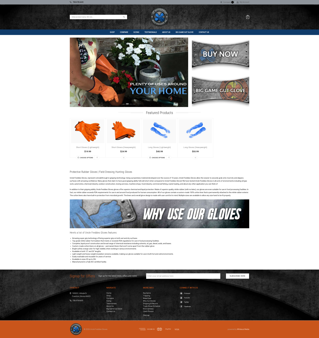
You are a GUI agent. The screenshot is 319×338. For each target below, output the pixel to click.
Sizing (136, 32)
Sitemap (146, 315)
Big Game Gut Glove (184, 32)
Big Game (147, 293)
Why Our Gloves (149, 301)
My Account (244, 2)
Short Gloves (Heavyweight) (124, 147)
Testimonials (151, 32)
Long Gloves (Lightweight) (159, 147)
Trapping (146, 296)
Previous (72, 72)
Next (185, 72)
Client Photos (148, 311)
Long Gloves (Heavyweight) (195, 147)
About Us (166, 32)
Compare (124, 32)
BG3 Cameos (148, 309)
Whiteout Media (243, 329)
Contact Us (204, 32)
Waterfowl (147, 298)
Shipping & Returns (150, 304)
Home (108, 293)
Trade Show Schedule (151, 306)
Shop (112, 32)
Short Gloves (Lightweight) (87, 147)
